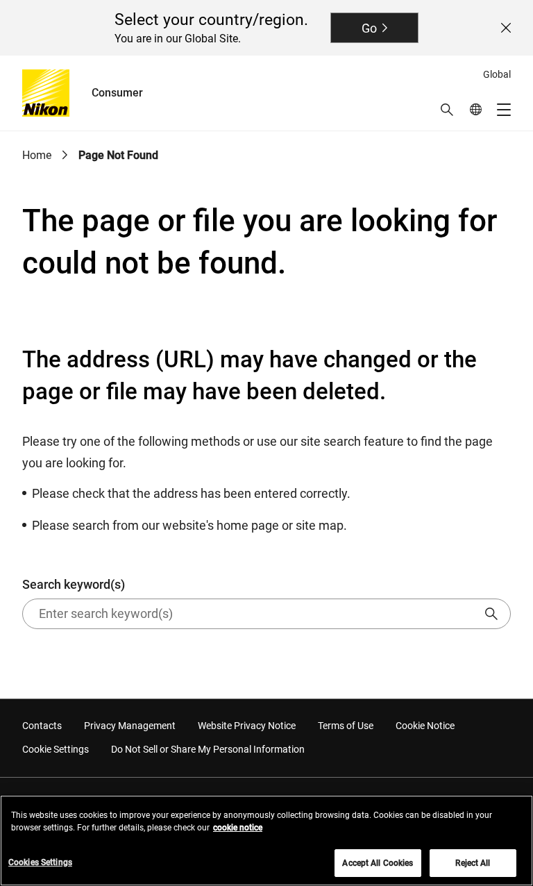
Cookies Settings (40, 862)
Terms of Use (345, 725)
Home (36, 155)
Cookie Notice (425, 725)
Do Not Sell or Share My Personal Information (208, 749)
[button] (447, 110)
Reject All (472, 863)
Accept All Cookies (377, 863)
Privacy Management (130, 725)
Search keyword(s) (73, 584)
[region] (266, 840)
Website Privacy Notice (247, 725)
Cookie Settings (55, 749)
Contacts (42, 725)
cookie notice (237, 828)
